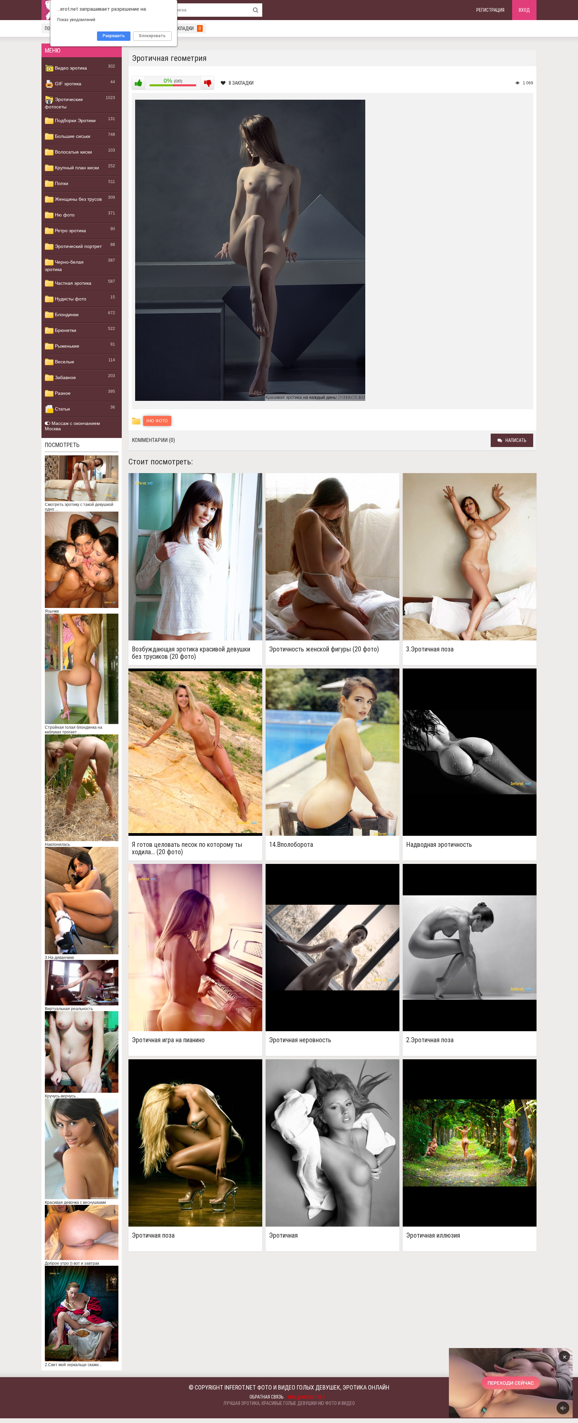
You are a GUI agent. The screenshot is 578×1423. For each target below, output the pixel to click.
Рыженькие (66, 346)
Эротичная (283, 1235)
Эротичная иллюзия (433, 1235)
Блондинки (66, 314)
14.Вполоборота (291, 845)
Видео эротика (70, 68)
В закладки (241, 83)
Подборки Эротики (75, 120)
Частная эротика (72, 283)
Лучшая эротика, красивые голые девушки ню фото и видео (289, 1403)
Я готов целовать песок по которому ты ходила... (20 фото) (187, 848)
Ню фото (64, 214)
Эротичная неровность (300, 1040)
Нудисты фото (70, 298)
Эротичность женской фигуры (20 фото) (324, 649)
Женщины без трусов (78, 199)
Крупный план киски (76, 167)
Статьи (62, 409)
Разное (62, 393)
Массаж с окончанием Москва (72, 426)
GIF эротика (67, 83)
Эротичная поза (153, 1235)
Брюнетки (65, 330)
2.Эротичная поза (430, 1040)
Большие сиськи (72, 136)
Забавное (65, 377)
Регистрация (490, 10)
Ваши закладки (180, 28)
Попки (61, 183)
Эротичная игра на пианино (168, 1040)
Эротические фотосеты (64, 103)
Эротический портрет (78, 246)
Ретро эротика (70, 230)
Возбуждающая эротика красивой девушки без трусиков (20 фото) (191, 652)
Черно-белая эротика (64, 265)
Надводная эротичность (439, 845)
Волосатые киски (73, 152)
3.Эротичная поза (430, 649)
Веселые (64, 361)
